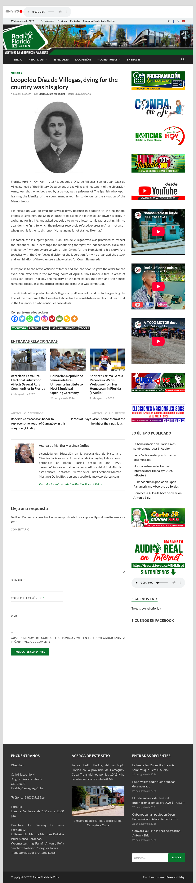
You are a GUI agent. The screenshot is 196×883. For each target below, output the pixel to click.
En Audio (75, 21)
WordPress (166, 877)
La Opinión (83, 59)
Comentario (21, 529)
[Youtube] (183, 21)
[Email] (59, 318)
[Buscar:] (158, 857)
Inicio (18, 59)
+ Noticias (36, 59)
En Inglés (133, 59)
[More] (74, 318)
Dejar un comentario (79, 93)
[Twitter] (22, 318)
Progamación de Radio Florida (98, 21)
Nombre (18, 580)
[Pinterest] (52, 318)
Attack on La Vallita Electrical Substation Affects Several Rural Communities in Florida (28, 382)
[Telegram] (37, 318)
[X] (168, 21)
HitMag (180, 877)
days (45, 328)
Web (14, 615)
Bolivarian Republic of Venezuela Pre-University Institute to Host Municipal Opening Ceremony (66, 384)
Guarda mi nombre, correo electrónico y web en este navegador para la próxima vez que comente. (68, 639)
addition (34, 328)
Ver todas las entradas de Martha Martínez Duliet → (71, 484)
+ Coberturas (107, 59)
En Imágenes (47, 21)
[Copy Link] (67, 318)
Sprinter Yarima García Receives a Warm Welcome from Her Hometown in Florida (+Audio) (106, 384)
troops (84, 328)
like (53, 328)
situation (71, 328)
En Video (62, 21)
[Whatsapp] (29, 318)
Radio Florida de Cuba (46, 877)
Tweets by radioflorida (146, 608)
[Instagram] (178, 21)
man (60, 328)
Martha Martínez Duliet (51, 93)
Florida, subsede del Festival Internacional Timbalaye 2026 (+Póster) (153, 470)
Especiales (61, 59)
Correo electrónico (27, 598)
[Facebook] (173, 21)
